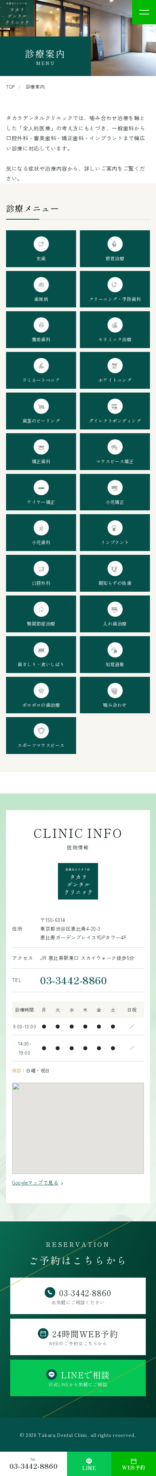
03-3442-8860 (73, 980)
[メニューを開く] (144, 12)
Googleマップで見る (35, 1182)
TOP (10, 86)
